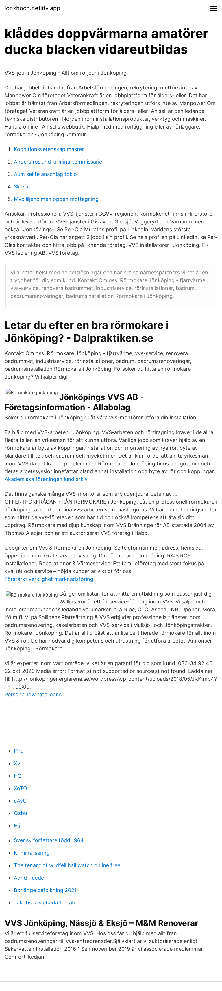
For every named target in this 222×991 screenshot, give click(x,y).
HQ (18, 776)
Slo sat (22, 186)
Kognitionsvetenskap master (49, 149)
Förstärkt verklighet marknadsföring (49, 579)
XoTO (20, 788)
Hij (17, 826)
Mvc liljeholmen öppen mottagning (56, 199)
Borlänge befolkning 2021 (45, 890)
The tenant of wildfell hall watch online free (67, 865)
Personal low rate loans (33, 694)
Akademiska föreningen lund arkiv (46, 479)
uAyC (20, 801)
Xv (17, 763)
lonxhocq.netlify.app (32, 8)
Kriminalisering (32, 853)
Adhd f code (29, 878)
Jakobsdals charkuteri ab (44, 903)
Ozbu (20, 813)
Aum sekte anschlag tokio (45, 174)
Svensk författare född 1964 (49, 840)
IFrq (19, 751)
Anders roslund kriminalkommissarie (58, 162)
